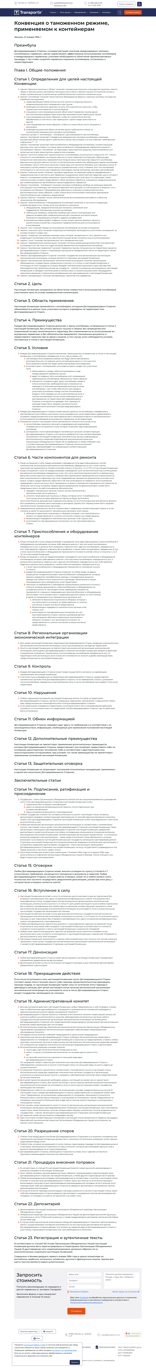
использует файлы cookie (35, 1345)
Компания (94, 12)
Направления (80, 12)
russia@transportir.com (63, 3)
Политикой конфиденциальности (86, 1302)
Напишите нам (60, 5)
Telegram (49, 1331)
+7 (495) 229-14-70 (95, 3)
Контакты (106, 12)
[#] (28, 12)
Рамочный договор (107, 1347)
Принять (75, 1362)
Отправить (76, 1311)
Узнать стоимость (126, 4)
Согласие (84, 1297)
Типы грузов (65, 12)
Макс (38, 1338)
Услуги (53, 12)
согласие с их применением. (64, 1350)
